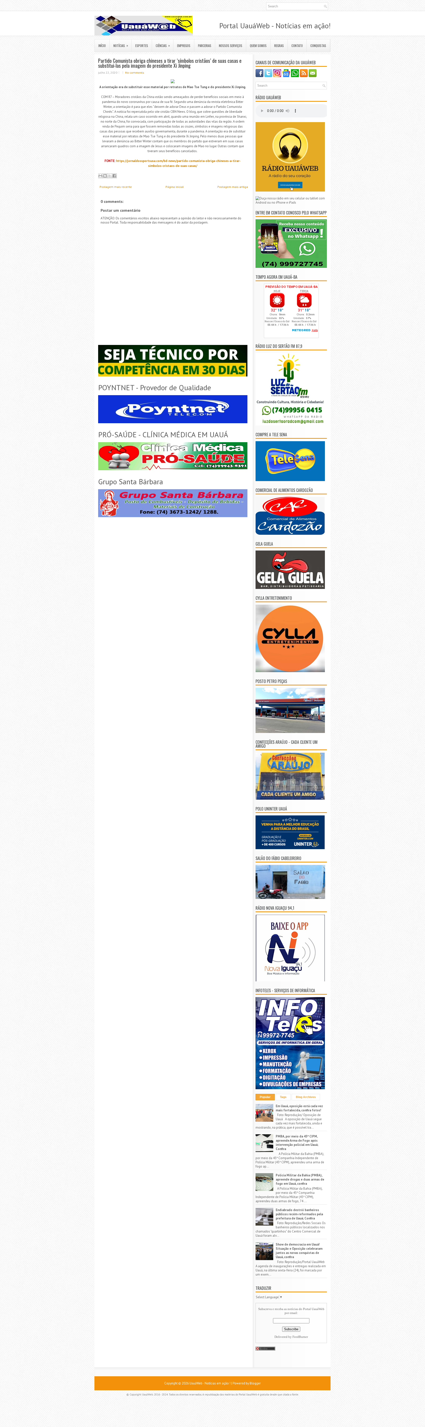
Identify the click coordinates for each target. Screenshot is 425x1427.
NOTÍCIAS (120, 45)
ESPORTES (141, 45)
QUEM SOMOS (258, 45)
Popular (265, 1097)
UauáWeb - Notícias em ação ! (209, 1383)
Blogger (255, 1383)
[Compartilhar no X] (109, 175)
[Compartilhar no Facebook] (114, 175)
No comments (134, 72)
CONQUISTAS (318, 45)
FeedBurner (300, 1337)
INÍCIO (102, 45)
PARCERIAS (204, 45)
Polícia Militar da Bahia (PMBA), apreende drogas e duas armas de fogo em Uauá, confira (300, 1179)
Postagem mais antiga (232, 187)
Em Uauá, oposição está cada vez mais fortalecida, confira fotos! (299, 1108)
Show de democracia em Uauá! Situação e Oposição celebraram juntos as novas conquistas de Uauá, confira (299, 1250)
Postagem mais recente (116, 187)
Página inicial (175, 187)
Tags (283, 1097)
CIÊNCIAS (163, 45)
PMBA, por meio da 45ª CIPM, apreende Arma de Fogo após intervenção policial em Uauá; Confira (297, 1142)
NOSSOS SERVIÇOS (230, 45)
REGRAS (279, 45)
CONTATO (297, 45)
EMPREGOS (183, 45)
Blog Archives (306, 1097)
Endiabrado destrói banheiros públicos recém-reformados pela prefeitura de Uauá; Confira (299, 1214)
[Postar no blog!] (105, 175)
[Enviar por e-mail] (100, 175)
